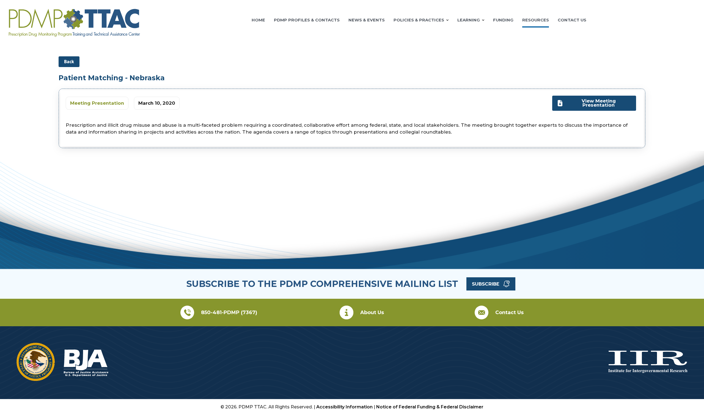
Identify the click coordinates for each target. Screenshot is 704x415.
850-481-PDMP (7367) (229, 312)
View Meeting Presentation (599, 103)
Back (69, 62)
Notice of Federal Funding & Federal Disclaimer (429, 407)
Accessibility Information (344, 407)
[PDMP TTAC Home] (74, 34)
